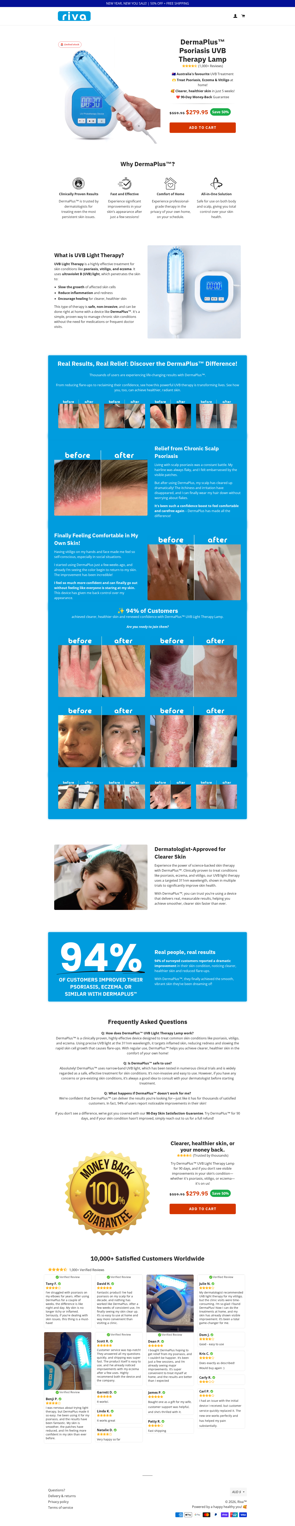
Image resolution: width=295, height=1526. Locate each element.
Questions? (56, 1490)
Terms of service (60, 1507)
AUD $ (236, 1492)
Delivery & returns (62, 1496)
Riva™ (242, 1502)
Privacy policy (58, 1502)
